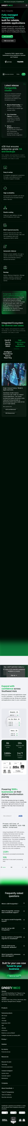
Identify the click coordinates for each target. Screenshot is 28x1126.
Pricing (4, 1039)
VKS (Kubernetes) (10, 413)
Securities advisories (7, 1097)
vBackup (4, 1028)
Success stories (9, 74)
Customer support (6, 1075)
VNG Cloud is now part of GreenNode (13, 1)
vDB (3, 1025)
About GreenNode (7, 1088)
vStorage (4, 1020)
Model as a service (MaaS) (8, 1033)
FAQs (18, 74)
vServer (3, 1018)
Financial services (6, 1051)
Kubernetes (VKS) (6, 1023)
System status (5, 1073)
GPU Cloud (4, 1015)
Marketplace (5, 1078)
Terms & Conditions (6, 1094)
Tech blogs (4, 1064)
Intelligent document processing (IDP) (11, 1035)
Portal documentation (7, 1067)
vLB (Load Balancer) (10, 409)
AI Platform (4, 1030)
